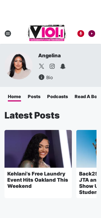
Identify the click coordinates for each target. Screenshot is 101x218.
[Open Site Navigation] (7, 33)
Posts (34, 96)
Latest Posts (32, 115)
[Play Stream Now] (91, 33)
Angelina (49, 55)
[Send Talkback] (80, 33)
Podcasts (57, 96)
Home (14, 96)
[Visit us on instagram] (52, 66)
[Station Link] (47, 33)
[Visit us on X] (41, 66)
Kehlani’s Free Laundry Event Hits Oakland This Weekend (37, 180)
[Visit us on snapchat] (62, 66)
